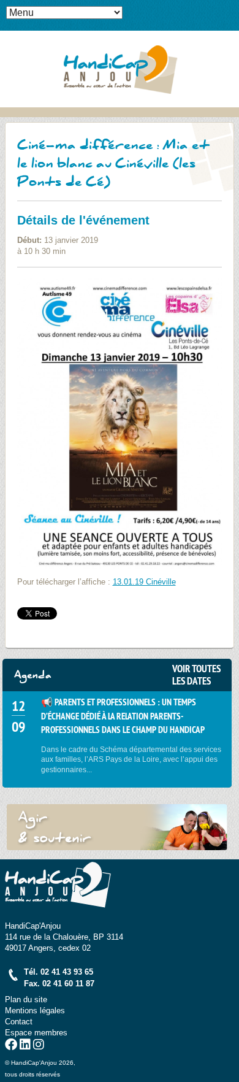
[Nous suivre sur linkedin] (25, 1046)
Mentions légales (35, 1010)
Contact (18, 1021)
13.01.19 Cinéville (144, 581)
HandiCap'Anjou (119, 68)
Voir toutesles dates (196, 674)
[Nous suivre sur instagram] (38, 1046)
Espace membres (36, 1032)
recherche (230, 28)
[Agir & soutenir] (117, 827)
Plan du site (26, 999)
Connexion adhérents (230, 9)
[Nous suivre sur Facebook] (11, 1046)
